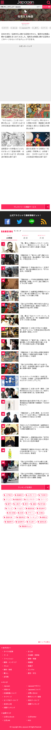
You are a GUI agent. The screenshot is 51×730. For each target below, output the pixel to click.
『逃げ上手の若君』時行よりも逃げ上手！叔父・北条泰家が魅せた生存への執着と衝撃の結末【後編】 (34, 366)
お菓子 (17, 504)
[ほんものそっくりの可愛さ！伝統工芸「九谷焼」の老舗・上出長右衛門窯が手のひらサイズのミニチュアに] (10, 381)
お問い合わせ (33, 693)
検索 (48, 2)
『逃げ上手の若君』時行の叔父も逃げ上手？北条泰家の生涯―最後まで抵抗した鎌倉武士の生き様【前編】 (34, 306)
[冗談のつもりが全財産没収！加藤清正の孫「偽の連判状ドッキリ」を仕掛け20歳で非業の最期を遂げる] (10, 429)
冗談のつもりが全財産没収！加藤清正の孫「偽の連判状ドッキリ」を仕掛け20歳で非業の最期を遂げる (34, 427)
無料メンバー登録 (34, 696)
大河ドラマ (32, 495)
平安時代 (43, 495)
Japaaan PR (26, 28)
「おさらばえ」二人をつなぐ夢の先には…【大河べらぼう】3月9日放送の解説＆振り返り (13, 123)
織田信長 (31, 508)
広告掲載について (10, 693)
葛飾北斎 (43, 522)
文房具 (41, 513)
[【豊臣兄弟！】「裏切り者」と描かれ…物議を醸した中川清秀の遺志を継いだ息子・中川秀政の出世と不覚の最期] (10, 344)
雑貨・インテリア (10, 662)
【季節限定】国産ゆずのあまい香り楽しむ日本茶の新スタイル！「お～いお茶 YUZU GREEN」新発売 (34, 451)
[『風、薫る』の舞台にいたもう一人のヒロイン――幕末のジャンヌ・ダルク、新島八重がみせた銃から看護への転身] (10, 247)
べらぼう (20, 508)
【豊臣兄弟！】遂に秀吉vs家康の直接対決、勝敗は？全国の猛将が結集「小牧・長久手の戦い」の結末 (34, 354)
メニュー (2, 2)
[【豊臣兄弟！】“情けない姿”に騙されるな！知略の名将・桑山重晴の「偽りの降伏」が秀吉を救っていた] (10, 259)
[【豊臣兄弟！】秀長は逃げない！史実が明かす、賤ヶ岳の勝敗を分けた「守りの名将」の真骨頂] (10, 272)
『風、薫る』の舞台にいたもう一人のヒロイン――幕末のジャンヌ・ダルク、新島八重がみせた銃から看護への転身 (34, 245)
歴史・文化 (32, 673)
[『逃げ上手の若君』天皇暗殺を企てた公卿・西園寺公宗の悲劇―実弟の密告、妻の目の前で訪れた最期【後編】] (10, 478)
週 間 (25, 237)
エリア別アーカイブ (11, 700)
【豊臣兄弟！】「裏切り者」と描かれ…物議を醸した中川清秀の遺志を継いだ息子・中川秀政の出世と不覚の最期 (35, 342)
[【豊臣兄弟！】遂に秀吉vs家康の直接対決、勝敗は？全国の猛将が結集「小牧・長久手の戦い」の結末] (10, 357)
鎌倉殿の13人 (26, 526)
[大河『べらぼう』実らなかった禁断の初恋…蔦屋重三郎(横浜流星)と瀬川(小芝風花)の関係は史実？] (38, 111)
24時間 (9, 237)
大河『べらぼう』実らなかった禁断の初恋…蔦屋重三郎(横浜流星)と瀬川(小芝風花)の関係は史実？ (38, 124)
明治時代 (42, 508)
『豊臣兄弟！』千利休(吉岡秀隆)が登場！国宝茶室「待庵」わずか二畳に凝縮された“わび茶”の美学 (35, 281)
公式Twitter (19, 221)
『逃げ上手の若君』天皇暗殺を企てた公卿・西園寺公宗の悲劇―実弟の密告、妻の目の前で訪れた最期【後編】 (34, 475)
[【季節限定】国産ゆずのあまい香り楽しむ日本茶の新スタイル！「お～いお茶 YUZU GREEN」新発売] (10, 454)
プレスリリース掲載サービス (25, 206)
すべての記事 (8, 651)
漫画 (34, 504)
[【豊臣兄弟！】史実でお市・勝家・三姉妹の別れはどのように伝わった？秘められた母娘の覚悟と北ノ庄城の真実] (10, 393)
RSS (44, 221)
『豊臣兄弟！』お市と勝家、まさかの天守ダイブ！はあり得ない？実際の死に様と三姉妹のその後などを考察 (34, 415)
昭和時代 (21, 522)
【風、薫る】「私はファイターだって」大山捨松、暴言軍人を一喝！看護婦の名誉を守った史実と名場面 (34, 318)
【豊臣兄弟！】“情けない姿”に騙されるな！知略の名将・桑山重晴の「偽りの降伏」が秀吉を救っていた (34, 257)
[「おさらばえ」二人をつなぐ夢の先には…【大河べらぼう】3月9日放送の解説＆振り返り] (13, 111)
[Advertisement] (25, 73)
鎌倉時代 (10, 522)
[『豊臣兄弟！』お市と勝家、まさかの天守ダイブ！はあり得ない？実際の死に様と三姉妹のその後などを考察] (10, 417)
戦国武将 (18, 499)
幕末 (26, 504)
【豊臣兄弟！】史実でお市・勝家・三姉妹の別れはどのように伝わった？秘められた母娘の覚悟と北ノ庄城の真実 (34, 390)
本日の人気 (8, 704)
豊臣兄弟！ (10, 517)
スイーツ (43, 499)
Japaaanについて (34, 689)
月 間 (42, 237)
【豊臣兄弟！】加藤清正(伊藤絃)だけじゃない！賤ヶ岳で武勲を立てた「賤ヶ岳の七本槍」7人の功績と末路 (35, 293)
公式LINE (31, 221)
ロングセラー (31, 499)
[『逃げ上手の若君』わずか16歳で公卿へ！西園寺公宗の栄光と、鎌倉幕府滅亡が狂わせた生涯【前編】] (10, 466)
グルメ (6, 666)
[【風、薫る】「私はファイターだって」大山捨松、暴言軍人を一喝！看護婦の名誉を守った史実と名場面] (10, 320)
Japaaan (25, 2)
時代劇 (42, 504)
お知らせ (7, 689)
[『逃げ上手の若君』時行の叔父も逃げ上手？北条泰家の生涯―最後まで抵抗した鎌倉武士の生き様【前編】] (10, 308)
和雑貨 (30, 662)
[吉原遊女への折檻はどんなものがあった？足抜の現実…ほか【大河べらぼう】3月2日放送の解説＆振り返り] (13, 139)
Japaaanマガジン (34, 686)
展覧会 (44, 517)
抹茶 (21, 513)
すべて (6, 28)
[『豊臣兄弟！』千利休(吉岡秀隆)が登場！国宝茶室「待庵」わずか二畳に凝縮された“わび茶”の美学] (10, 284)
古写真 (6, 677)
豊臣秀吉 (21, 517)
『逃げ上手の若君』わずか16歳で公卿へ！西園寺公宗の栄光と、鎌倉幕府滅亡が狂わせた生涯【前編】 (34, 463)
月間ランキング (9, 707)
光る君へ (32, 522)
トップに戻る (45, 642)
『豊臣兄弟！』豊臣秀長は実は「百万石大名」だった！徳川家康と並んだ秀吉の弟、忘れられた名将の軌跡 (34, 439)
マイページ (8, 696)
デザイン (31, 513)
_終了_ (36, 28)
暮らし (6, 673)
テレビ (9, 508)
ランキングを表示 (25, 487)
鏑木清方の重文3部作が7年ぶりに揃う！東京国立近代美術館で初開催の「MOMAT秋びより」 (34, 403)
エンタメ (31, 669)
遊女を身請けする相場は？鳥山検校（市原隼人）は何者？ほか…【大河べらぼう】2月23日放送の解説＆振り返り (37, 152)
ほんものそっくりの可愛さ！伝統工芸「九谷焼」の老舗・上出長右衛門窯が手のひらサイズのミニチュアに (34, 378)
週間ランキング (33, 704)
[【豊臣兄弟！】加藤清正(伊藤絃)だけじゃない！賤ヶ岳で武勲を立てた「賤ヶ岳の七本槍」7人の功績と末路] (10, 296)
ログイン (39, 7)
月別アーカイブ (33, 700)
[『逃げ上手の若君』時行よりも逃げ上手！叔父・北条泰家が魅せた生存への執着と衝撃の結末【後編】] (10, 369)
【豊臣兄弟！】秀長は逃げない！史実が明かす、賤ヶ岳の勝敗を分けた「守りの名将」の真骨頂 (34, 269)
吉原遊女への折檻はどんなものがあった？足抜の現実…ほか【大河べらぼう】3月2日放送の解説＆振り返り (12, 152)
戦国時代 (20, 495)
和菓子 (30, 666)
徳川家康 (12, 513)
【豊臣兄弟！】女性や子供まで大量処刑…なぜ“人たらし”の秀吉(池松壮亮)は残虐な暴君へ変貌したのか (35, 330)
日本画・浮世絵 (33, 655)
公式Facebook (7, 221)
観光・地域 (8, 669)
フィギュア (33, 517)
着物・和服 (32, 658)
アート (45, 28)
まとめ (15, 28)
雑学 (9, 504)
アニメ (8, 499)
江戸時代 (9, 495)
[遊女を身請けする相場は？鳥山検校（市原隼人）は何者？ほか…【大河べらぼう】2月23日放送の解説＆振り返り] (38, 139)
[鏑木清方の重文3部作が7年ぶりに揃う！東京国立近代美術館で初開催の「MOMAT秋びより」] (10, 405)
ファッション (8, 658)
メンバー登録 (46, 7)
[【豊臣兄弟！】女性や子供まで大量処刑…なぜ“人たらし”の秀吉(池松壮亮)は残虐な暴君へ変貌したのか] (10, 332)
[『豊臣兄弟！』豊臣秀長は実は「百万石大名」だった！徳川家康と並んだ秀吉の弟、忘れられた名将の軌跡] (10, 442)
